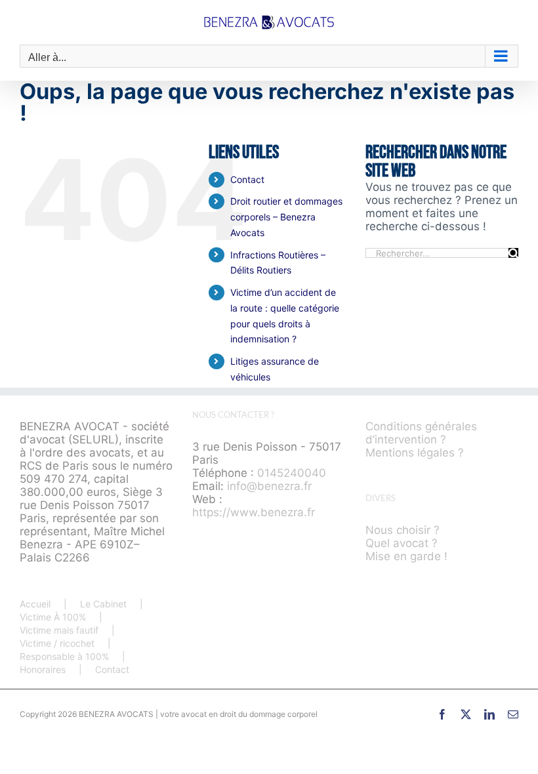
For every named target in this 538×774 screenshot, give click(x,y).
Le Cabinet (103, 603)
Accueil (35, 603)
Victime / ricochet (57, 643)
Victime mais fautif (59, 630)
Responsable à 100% (64, 656)
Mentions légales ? (414, 452)
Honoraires (43, 669)
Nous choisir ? (402, 530)
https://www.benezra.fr (253, 512)
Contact (247, 179)
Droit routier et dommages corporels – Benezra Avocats (286, 216)
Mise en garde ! (406, 556)
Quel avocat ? (401, 543)
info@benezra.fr (269, 486)
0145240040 (291, 472)
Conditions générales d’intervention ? (421, 433)
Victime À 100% (53, 616)
